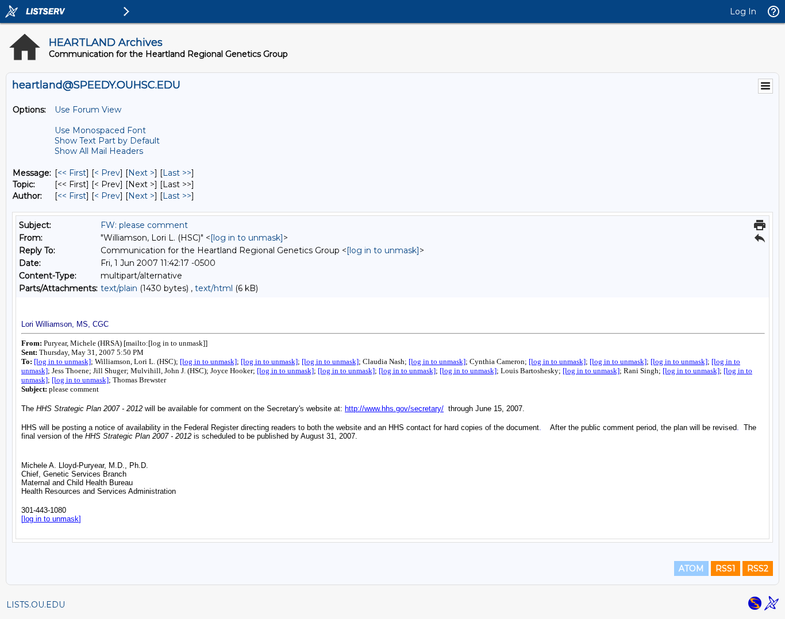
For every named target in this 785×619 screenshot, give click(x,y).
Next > (141, 173)
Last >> (177, 173)
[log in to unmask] (246, 238)
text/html (214, 288)
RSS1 (725, 568)
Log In (743, 11)
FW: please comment (144, 225)
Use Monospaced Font (100, 130)
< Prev (107, 173)
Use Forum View (88, 110)
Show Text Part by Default (107, 141)
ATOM (691, 568)
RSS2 (757, 568)
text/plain (119, 288)
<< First (71, 173)
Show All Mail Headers (99, 151)
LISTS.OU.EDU (35, 604)
